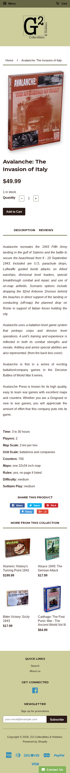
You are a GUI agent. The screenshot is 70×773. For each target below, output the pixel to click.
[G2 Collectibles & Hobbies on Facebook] (35, 690)
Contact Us (54, 769)
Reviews (46, 230)
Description (24, 230)
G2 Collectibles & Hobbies (46, 737)
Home (9, 60)
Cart (64, 3)
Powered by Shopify (35, 741)
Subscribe (57, 719)
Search (35, 665)
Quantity (9, 197)
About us (35, 671)
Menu (12, 3)
